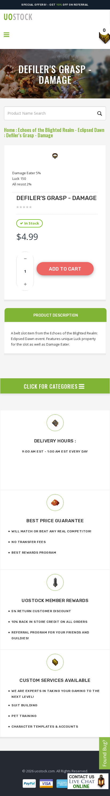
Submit (98, 113)
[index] (57, 17)
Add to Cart (65, 269)
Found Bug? (104, 753)
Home (9, 129)
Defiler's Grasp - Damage (29, 135)
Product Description (55, 315)
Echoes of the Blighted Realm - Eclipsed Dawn (61, 129)
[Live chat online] (88, 781)
